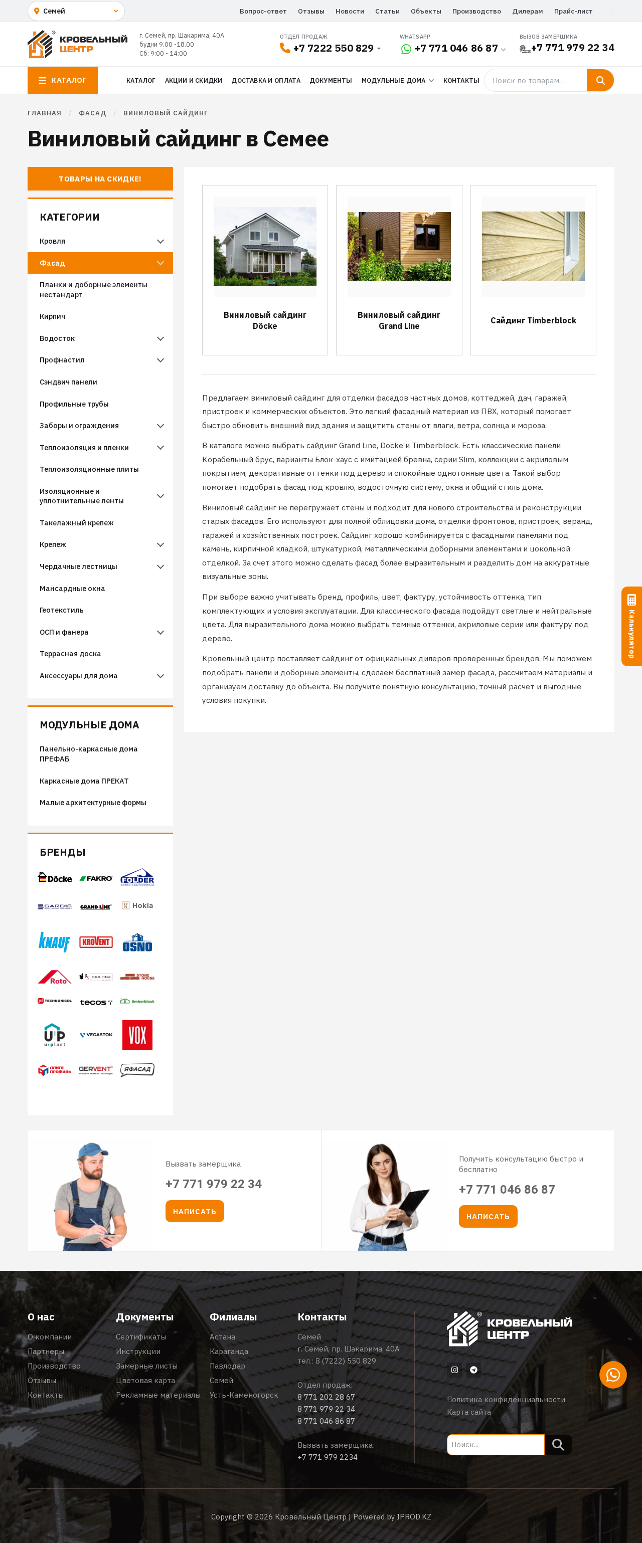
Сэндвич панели (68, 382)
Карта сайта (469, 1412)
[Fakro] (96, 878)
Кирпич (52, 316)
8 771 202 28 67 (326, 1397)
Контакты (461, 80)
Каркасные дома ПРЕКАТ (84, 781)
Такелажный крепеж (77, 522)
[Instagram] (454, 1370)
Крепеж (53, 544)
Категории (69, 217)
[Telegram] (473, 1370)
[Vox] (137, 1047)
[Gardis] (55, 907)
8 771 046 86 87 (326, 1421)
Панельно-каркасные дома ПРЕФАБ (89, 753)
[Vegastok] (96, 1038)
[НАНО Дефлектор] (96, 1072)
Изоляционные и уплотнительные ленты (82, 496)
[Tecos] (96, 1003)
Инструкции (138, 1351)
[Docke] (55, 880)
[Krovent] (96, 945)
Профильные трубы (74, 404)
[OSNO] (137, 956)
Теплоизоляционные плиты (89, 469)
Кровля (52, 241)
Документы (331, 80)
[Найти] (600, 80)
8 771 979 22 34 (326, 1409)
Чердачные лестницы (78, 566)
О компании (50, 1336)
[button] (195, 1211)
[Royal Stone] (96, 979)
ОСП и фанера (64, 632)
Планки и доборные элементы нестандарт (93, 289)
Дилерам (527, 11)
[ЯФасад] (137, 1074)
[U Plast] (55, 1049)
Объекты (426, 11)
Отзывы (311, 11)
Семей (221, 1380)
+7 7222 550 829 (333, 48)
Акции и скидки (194, 80)
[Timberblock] (137, 1004)
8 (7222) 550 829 (345, 1361)
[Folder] (137, 883)
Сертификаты (141, 1336)
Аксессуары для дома (79, 675)
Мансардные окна (72, 588)
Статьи (387, 11)
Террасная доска (70, 653)
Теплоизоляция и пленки (84, 447)
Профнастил (62, 359)
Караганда (229, 1351)
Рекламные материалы (158, 1395)
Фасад (92, 113)
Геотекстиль (62, 610)
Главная (45, 113)
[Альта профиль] (55, 1073)
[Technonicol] (55, 1004)
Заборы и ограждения (79, 425)
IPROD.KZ (414, 1516)
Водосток (57, 338)
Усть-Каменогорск (244, 1395)
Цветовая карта (145, 1380)
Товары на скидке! (100, 178)
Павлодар (227, 1366)
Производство (476, 11)
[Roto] (55, 981)
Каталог (140, 80)
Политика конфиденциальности (506, 1399)
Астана (222, 1336)
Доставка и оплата (265, 80)
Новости (350, 11)
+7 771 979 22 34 (572, 47)
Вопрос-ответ (263, 11)
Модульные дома (89, 725)
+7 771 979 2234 (327, 1457)
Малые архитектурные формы (93, 802)
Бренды (62, 852)
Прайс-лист (573, 11)
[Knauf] (55, 950)
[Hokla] (137, 911)
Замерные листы (147, 1366)
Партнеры (46, 1351)
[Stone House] (137, 980)
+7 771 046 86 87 (456, 48)
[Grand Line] (96, 907)
